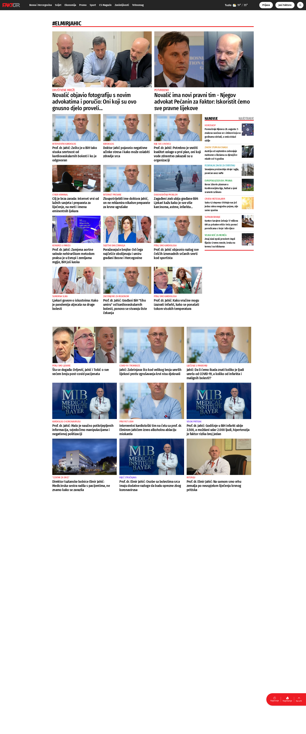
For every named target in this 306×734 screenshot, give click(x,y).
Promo (83, 5)
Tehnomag (138, 5)
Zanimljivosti (122, 5)
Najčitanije (287, 700)
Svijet (58, 5)
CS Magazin (105, 5)
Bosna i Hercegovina (40, 5)
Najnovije (274, 700)
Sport (93, 5)
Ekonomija (70, 5)
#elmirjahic (66, 23)
